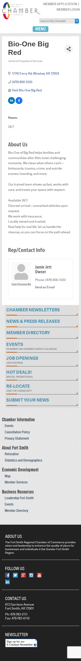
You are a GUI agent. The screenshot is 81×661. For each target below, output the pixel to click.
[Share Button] (68, 49)
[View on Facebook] (19, 103)
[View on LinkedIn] (11, 103)
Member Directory (16, 510)
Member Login (68, 9)
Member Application (60, 4)
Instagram (31, 575)
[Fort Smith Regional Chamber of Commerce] (21, 19)
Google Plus (23, 575)
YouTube (39, 575)
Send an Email (45, 287)
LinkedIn (7, 582)
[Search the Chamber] (77, 21)
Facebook (7, 575)
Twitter (15, 575)
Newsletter (16, 635)
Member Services (16, 482)
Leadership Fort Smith (19, 497)
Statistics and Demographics (23, 460)
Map (7, 476)
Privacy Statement (17, 438)
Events (9, 425)
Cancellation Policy (17, 432)
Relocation (12, 453)
